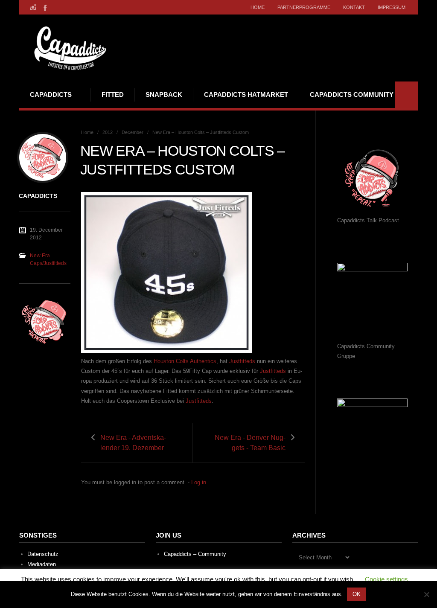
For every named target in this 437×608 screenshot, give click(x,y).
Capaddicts (51, 94)
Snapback (164, 94)
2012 (107, 132)
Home (258, 7)
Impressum (391, 7)
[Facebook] (44, 7)
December (132, 132)
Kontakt (354, 7)
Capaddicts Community (351, 94)
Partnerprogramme (303, 7)
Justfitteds (242, 361)
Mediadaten (41, 564)
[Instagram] (33, 7)
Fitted (113, 94)
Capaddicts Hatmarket (246, 94)
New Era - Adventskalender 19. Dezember (133, 442)
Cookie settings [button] (386, 579)
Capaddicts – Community (195, 554)
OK (357, 594)
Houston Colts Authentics (185, 361)
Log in (198, 482)
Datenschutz (42, 554)
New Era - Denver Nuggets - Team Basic (250, 442)
